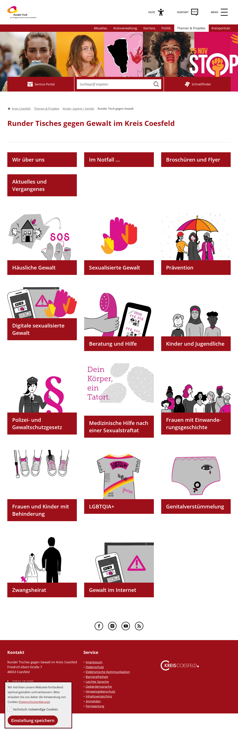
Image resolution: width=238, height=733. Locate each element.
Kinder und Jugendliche (195, 343)
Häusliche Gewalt (34, 267)
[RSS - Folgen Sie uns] (139, 626)
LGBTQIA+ (101, 506)
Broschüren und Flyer (193, 159)
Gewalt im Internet (112, 589)
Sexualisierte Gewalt (114, 267)
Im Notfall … (104, 159)
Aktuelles (100, 28)
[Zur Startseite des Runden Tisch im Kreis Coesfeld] (24, 12)
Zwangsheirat (29, 589)
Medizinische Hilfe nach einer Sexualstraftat (118, 426)
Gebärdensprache (99, 686)
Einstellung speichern (32, 720)
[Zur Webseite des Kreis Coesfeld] (179, 669)
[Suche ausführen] (156, 84)
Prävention (179, 267)
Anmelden (93, 701)
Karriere (149, 28)
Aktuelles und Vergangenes (29, 185)
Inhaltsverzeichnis (99, 696)
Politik (166, 28)
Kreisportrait (221, 28)
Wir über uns (28, 159)
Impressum (94, 662)
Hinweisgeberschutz (100, 691)
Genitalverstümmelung (195, 506)
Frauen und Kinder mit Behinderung (40, 510)
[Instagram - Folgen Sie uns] (112, 626)
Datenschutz (95, 667)
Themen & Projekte (191, 28)
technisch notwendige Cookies (35, 709)
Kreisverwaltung (125, 28)
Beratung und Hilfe (113, 343)
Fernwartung (95, 706)
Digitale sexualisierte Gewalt (38, 329)
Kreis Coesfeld (21, 109)
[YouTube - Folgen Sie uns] (125, 626)
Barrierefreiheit (97, 677)
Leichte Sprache (97, 682)
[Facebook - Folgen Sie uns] (99, 626)
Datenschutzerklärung (34, 702)
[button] (218, 12)
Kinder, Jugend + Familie (78, 109)
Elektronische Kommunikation (108, 672)
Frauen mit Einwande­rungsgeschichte (193, 423)
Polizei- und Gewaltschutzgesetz (37, 423)
